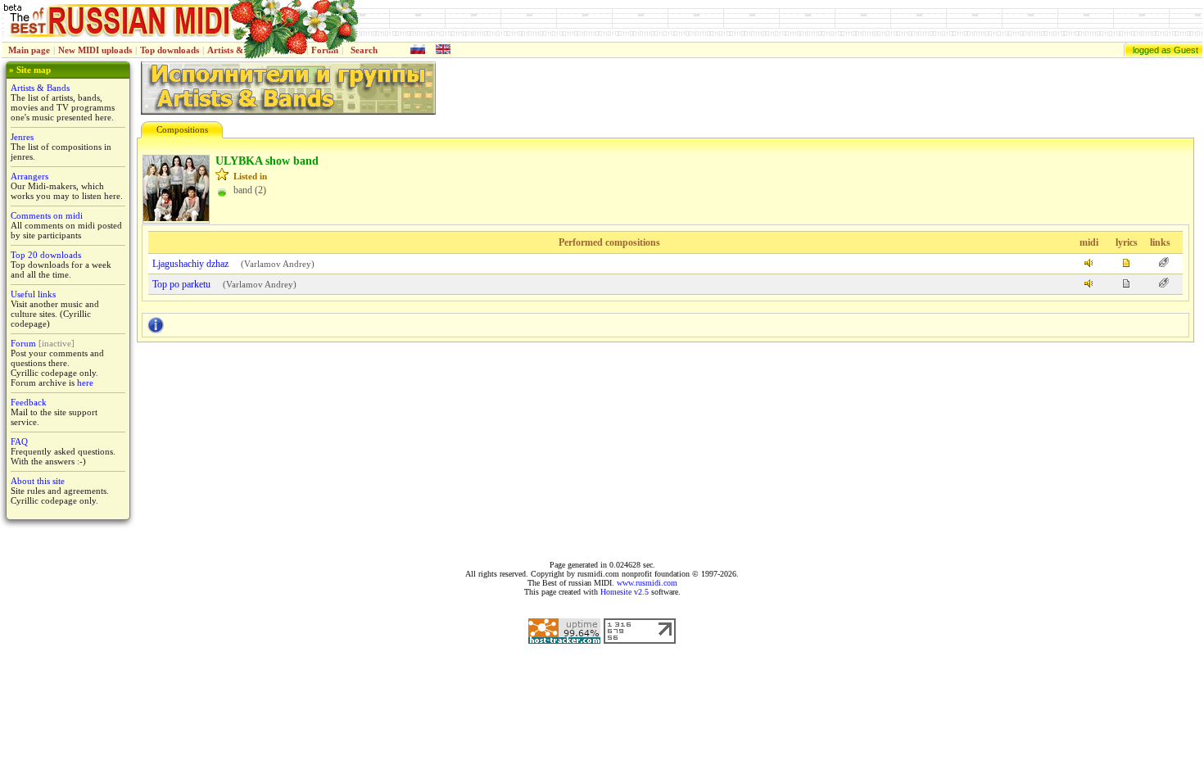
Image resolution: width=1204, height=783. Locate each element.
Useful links (33, 294)
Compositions (182, 129)
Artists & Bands (40, 88)
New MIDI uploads (95, 50)
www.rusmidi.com (647, 582)
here (85, 382)
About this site (38, 481)
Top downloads (169, 50)
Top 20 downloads (46, 255)
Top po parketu (181, 284)
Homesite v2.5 (624, 591)
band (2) (249, 190)
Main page (29, 50)
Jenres (22, 137)
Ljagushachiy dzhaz (190, 263)
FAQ (19, 441)
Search (364, 50)
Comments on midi (47, 215)
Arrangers (29, 176)
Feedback (29, 402)
